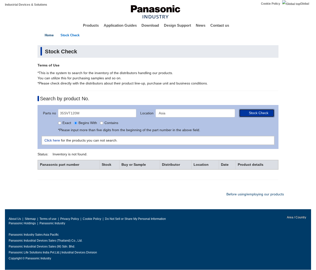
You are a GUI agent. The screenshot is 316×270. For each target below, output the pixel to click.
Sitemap (30, 219)
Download (150, 25)
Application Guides (120, 25)
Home (49, 35)
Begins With (88, 123)
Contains (111, 123)
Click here (52, 140)
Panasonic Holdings (22, 223)
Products (91, 25)
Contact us (219, 25)
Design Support (177, 25)
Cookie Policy (270, 3)
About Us (15, 219)
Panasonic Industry (52, 223)
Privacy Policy (69, 219)
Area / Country (296, 217)
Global (304, 3)
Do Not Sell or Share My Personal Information (135, 219)
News (200, 25)
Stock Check (69, 35)
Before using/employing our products (255, 194)
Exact (66, 123)
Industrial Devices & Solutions (26, 4)
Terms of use (48, 219)
